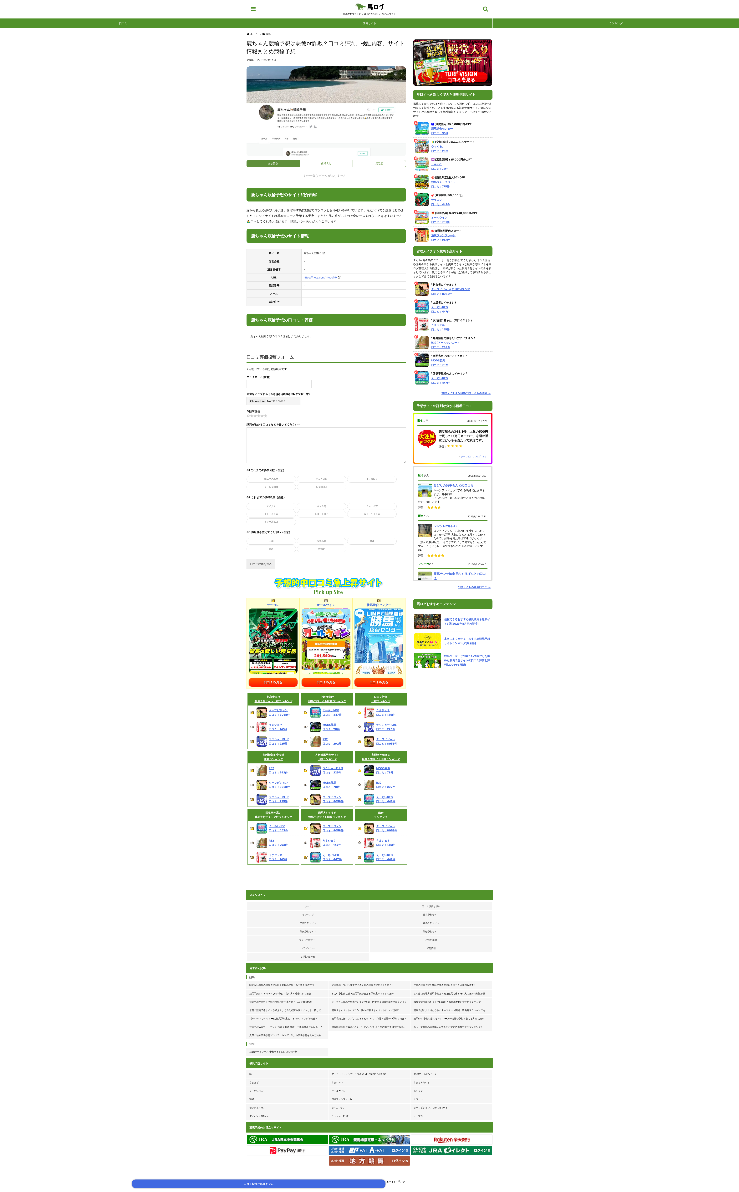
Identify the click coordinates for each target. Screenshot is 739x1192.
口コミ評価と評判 (431, 906)
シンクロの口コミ (446, 526)
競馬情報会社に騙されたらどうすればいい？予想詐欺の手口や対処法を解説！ (371, 1027)
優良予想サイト (431, 914)
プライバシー (308, 948)
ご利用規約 (431, 939)
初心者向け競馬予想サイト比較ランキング (273, 699)
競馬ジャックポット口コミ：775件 (443, 184)
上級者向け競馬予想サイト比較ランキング (327, 699)
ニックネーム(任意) (258, 377)
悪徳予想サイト (308, 923)
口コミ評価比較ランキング (380, 699)
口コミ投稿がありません (258, 1183)
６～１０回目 (271, 486)
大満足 (321, 548)
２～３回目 (321, 479)
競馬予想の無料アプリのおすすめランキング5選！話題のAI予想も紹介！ (369, 1018)
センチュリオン (257, 1107)
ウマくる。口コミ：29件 (439, 149)
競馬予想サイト (431, 923)
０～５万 (321, 506)
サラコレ (418, 1099)
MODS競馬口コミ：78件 (439, 363)
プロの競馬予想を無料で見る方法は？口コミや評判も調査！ (445, 985)
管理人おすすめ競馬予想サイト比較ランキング (327, 814)
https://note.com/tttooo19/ (320, 277)
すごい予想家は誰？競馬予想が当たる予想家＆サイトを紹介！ (364, 993)
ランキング (616, 23)
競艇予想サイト (308, 931)
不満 (271, 541)
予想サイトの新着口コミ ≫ (474, 587)
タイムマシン (338, 1107)
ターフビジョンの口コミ (473, 456)
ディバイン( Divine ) (260, 1116)
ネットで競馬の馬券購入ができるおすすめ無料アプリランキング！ (448, 1027)
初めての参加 (271, 479)
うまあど (254, 1082)
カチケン (418, 1090)
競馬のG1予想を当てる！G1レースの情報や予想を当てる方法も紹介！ (450, 1018)
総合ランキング (381, 814)
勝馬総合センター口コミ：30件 (442, 131)
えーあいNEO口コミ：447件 (440, 309)
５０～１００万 (372, 513)
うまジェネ (337, 1082)
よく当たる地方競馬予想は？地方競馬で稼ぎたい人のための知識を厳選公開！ (453, 993)
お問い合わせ (308, 956)
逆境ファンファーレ (342, 1099)
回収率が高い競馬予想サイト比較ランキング (273, 814)
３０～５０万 (322, 513)
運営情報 (431, 948)
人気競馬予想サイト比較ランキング (327, 757)
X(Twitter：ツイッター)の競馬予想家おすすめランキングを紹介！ (283, 1018)
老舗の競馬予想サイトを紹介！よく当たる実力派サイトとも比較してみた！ (288, 1010)
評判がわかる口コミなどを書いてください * (273, 424)
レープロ (418, 1116)
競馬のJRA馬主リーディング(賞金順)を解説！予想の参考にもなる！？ (285, 1027)
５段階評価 (253, 411)
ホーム (308, 906)
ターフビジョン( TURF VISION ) (430, 1107)
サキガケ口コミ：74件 (439, 166)
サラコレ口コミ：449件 (440, 202)
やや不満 (321, 541)
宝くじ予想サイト (308, 939)
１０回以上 (321, 486)
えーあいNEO (256, 1090)
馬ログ (370, 6)
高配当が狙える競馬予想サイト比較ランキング (381, 757)
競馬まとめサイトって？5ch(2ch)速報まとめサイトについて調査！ (366, 1010)
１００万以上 (271, 521)
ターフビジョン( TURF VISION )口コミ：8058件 (450, 291)
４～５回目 (372, 479)
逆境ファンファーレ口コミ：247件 (443, 238)
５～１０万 (372, 506)
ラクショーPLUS (340, 1116)
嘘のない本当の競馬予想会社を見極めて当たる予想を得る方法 (281, 985)
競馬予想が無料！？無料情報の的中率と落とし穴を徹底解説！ (281, 1001)
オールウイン (338, 1090)
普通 (372, 541)
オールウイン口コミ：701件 (440, 220)
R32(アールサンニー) (425, 1074)
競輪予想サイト (431, 931)
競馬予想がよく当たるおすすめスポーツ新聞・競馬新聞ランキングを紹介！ (453, 1010)
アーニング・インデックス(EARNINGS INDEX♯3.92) (359, 1074)
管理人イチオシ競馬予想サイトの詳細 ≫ (466, 393)
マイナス (271, 506)
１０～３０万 (271, 513)
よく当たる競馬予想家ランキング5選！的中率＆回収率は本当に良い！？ (369, 1001)
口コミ (123, 23)
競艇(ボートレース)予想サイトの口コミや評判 (273, 1051)
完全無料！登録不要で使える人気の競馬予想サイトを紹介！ (363, 985)
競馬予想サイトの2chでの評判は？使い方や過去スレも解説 (280, 993)
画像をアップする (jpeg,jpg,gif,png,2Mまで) (274, 393)
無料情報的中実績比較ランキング (273, 757)
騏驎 (251, 1099)
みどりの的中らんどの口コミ (454, 485)
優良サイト (369, 23)
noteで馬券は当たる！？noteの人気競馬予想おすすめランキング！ (448, 1001)
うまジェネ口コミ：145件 (440, 327)
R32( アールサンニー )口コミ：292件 (445, 345)
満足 (271, 548)
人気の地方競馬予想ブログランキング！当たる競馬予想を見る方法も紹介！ (288, 1035)
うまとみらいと (422, 1082)
